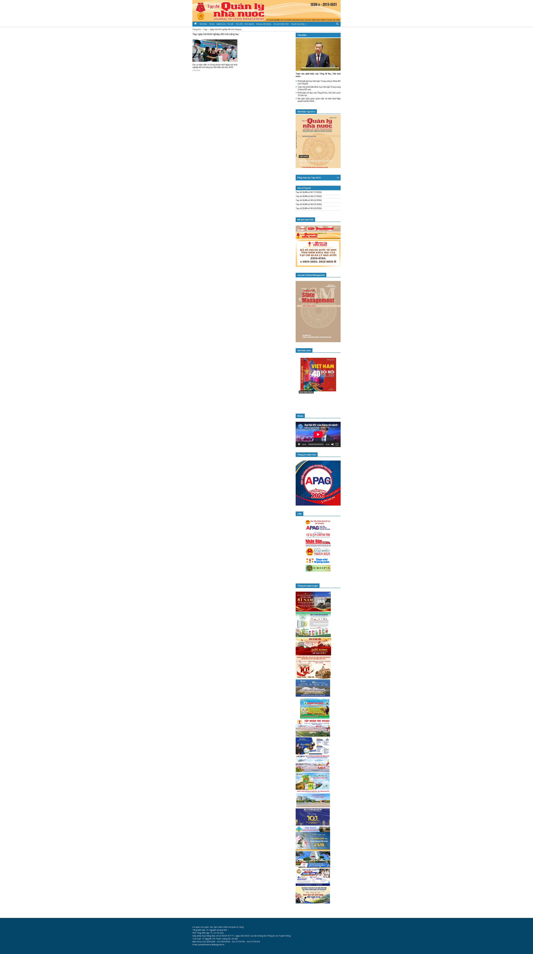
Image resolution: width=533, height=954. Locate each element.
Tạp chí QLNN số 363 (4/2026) (309, 208)
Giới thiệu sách (304, 350)
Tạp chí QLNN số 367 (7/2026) (315, 160)
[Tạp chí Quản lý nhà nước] (266, 11)
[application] (318, 434)
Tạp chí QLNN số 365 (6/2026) (309, 200)
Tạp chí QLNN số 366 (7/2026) (309, 196)
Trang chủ (196, 29)
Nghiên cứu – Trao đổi (225, 24)
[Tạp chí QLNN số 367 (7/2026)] (318, 141)
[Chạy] (299, 444)
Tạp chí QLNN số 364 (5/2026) (309, 204)
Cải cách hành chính (281, 24)
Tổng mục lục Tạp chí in (309, 177)
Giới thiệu (203, 24)
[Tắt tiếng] (332, 444)
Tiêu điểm (302, 35)
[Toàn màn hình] (337, 444)
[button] (337, 24)
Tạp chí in (304, 156)
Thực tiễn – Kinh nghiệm (245, 24)
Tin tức (211, 24)
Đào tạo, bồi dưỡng (263, 24)
